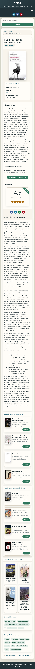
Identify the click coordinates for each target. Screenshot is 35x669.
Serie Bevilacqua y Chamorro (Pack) (17, 543)
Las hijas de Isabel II (25, 579)
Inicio (5, 31)
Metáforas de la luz (10, 578)
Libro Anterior (11, 655)
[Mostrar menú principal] (32, 10)
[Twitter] (13, 14)
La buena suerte (17, 471)
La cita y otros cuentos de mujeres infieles (19, 419)
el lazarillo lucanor (23, 621)
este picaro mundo (10, 621)
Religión (7, 642)
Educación (15, 639)
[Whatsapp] (19, 212)
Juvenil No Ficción (22, 646)
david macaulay (12, 628)
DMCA (18, 666)
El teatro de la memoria (19, 526)
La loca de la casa (17, 454)
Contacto (29, 664)
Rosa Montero (9, 45)
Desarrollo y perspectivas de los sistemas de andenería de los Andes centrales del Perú (25, 605)
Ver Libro (26, 429)
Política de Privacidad (20, 664)
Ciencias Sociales (16, 649)
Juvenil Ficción (24, 639)
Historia (7, 646)
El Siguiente (15, 493)
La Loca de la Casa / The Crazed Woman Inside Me (19, 436)
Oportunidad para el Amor (20, 510)
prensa (21, 628)
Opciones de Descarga (17, 177)
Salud (6, 649)
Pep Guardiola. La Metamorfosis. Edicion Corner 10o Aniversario (10, 605)
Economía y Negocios (18, 642)
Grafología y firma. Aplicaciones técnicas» (17, 624)
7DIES (17, 3)
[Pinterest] (21, 14)
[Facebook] (17, 14)
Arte (13, 646)
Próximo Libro (23, 655)
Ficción (10, 31)
